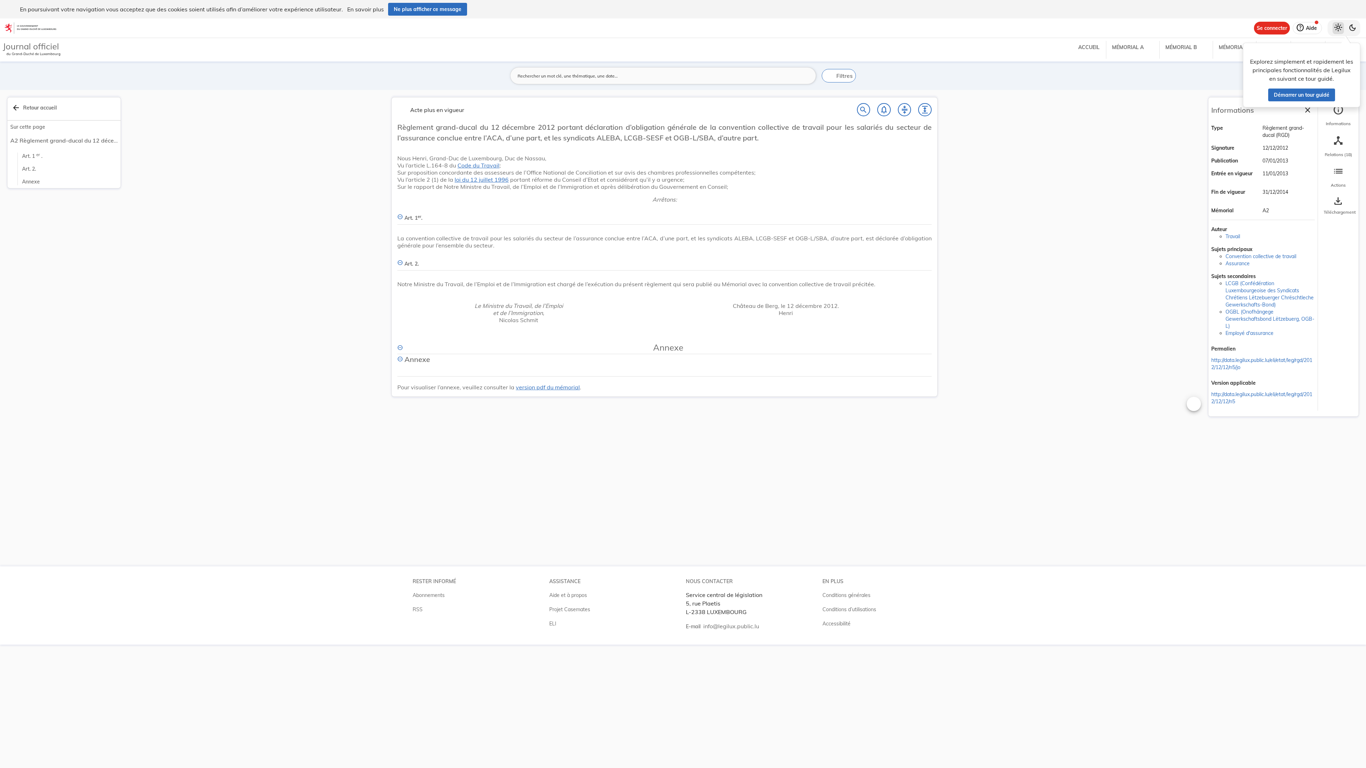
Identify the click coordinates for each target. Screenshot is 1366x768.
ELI (552, 623)
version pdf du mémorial (548, 387)
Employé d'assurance (1249, 333)
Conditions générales (846, 595)
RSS (418, 609)
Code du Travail (478, 165)
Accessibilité (836, 623)
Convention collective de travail (1260, 256)
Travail (1232, 236)
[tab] (1338, 115)
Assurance (1237, 263)
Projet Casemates (569, 609)
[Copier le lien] (1245, 349)
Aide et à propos (568, 595)
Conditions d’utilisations (849, 609)
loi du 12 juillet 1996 (482, 179)
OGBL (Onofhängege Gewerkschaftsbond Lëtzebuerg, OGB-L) (1269, 319)
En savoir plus (365, 9)
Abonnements (429, 595)
